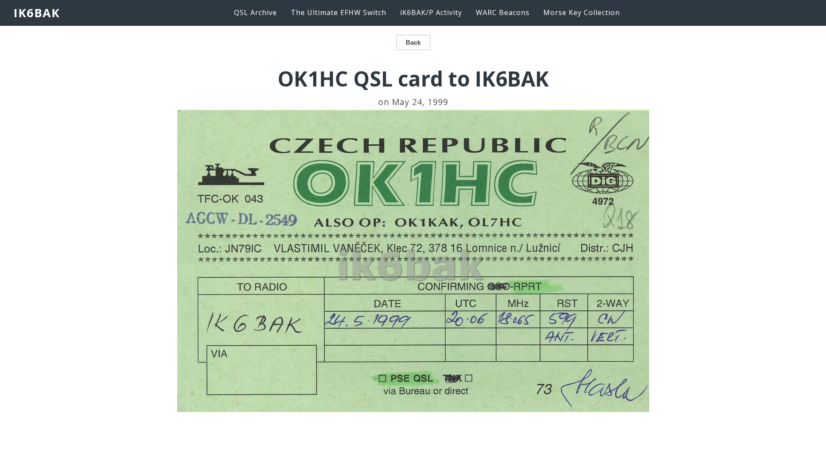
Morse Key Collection (581, 12)
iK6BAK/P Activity (431, 12)
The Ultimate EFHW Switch (338, 12)
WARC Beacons (503, 12)
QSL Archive (255, 12)
